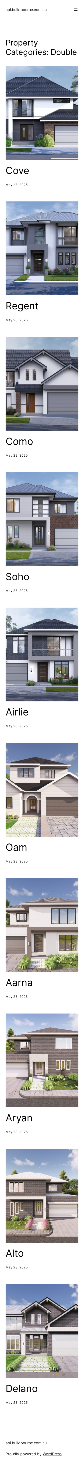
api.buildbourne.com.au (26, 9)
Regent (23, 306)
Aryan (19, 1118)
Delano (22, 1388)
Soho (17, 577)
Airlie (17, 712)
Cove (17, 170)
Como (19, 441)
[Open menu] (75, 9)
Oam (16, 847)
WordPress (52, 1454)
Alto (15, 1253)
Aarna (19, 982)
